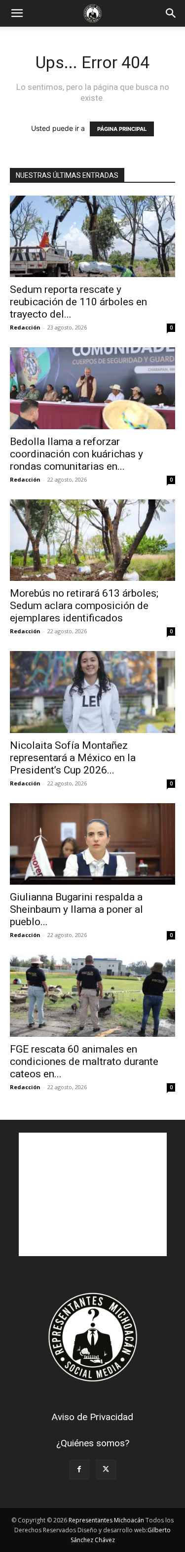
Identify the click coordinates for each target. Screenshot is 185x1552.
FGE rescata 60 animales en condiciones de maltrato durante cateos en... (84, 1061)
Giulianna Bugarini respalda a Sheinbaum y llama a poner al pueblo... (76, 909)
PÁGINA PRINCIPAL (122, 128)
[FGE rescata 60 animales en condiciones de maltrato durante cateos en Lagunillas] (92, 995)
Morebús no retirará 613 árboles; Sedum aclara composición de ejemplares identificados (84, 605)
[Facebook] (79, 1469)
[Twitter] (106, 1469)
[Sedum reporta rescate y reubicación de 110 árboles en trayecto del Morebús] (92, 236)
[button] (17, 13)
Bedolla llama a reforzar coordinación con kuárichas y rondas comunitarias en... (76, 454)
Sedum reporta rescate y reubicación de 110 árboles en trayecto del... (78, 302)
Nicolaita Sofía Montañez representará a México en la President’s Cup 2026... (73, 757)
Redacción (25, 327)
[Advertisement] (93, 1194)
